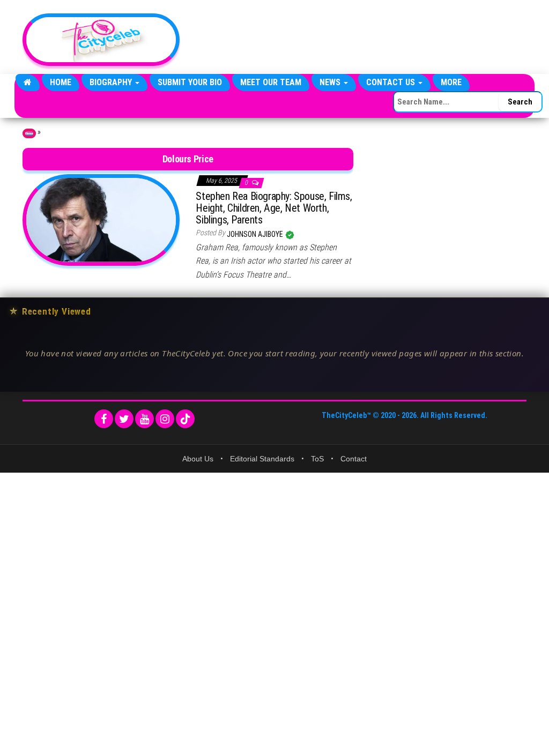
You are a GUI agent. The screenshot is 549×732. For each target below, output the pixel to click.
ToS (317, 458)
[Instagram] (164, 418)
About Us (197, 458)
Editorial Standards (262, 458)
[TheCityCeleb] (28, 82)
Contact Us (391, 82)
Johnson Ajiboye (256, 234)
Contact (353, 458)
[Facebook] (103, 418)
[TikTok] (185, 418)
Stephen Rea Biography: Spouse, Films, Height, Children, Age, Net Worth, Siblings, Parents (274, 208)
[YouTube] (144, 418)
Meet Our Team (270, 82)
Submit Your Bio (190, 82)
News (331, 82)
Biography (112, 82)
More (451, 82)
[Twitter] (124, 418)
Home (60, 82)
